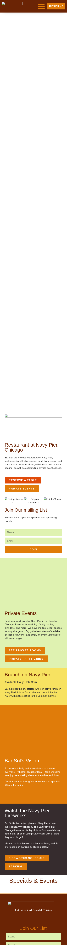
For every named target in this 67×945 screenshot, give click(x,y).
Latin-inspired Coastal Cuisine (33, 910)
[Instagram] (16, 796)
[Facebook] (8, 796)
